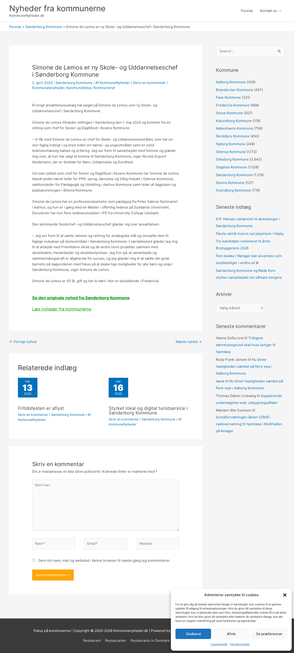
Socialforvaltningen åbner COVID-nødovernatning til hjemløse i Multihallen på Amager (249, 424)
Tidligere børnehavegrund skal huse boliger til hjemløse (246, 345)
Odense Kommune (231, 152)
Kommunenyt (104, 88)
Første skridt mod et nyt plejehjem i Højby (250, 233)
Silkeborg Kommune (232, 159)
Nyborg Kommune (230, 144)
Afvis (231, 634)
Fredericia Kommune (233, 105)
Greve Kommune (229, 113)
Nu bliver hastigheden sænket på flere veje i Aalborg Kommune (244, 366)
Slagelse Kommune (231, 167)
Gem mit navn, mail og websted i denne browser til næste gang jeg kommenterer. (104, 560)
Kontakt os (268, 10)
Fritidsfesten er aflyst (41, 408)
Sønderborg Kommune (74, 83)
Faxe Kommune (228, 97)
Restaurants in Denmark (150, 640)
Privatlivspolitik (240, 644)
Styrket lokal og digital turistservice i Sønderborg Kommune (148, 411)
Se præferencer (269, 634)
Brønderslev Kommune (234, 90)
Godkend (193, 634)
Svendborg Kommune (233, 190)
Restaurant (92, 640)
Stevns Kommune (230, 183)
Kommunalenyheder (48, 88)
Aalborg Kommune (231, 82)
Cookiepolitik (219, 644)
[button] (285, 595)
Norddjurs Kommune (232, 136)
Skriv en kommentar (149, 83)
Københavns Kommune (234, 128)
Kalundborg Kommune (234, 121)
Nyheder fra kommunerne (57, 8)
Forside (247, 10)
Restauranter (115, 640)
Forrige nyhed (23, 341)
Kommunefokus (79, 88)
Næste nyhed (189, 341)
